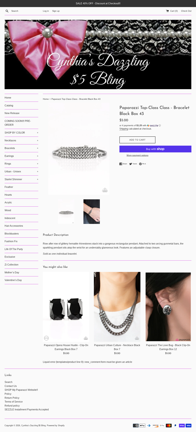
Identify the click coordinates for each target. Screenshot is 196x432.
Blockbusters (12, 233)
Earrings (21, 156)
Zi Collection (11, 264)
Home (8, 97)
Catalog (9, 105)
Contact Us (11, 386)
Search (8, 382)
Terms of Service (14, 401)
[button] (155, 125)
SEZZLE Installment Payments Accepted (27, 409)
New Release (12, 113)
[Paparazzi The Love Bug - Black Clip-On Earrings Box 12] (168, 307)
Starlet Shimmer (21, 179)
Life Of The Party (14, 249)
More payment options (137, 155)
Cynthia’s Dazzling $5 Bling (33, 425)
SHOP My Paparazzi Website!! (21, 390)
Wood (8, 210)
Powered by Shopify (56, 425)
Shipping (123, 128)
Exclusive (10, 257)
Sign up (56, 11)
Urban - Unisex (21, 171)
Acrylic (8, 202)
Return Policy (12, 398)
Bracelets (21, 148)
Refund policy (12, 405)
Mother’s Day (12, 272)
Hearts (8, 195)
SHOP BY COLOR (21, 132)
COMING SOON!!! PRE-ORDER (18, 123)
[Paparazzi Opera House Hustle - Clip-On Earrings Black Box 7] (66, 307)
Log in (46, 11)
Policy (8, 394)
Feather (9, 187)
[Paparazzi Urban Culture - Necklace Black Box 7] (117, 307)
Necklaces (21, 140)
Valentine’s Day (13, 280)
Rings (21, 163)
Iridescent (10, 218)
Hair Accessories (14, 226)
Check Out (186, 11)
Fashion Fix (11, 241)
